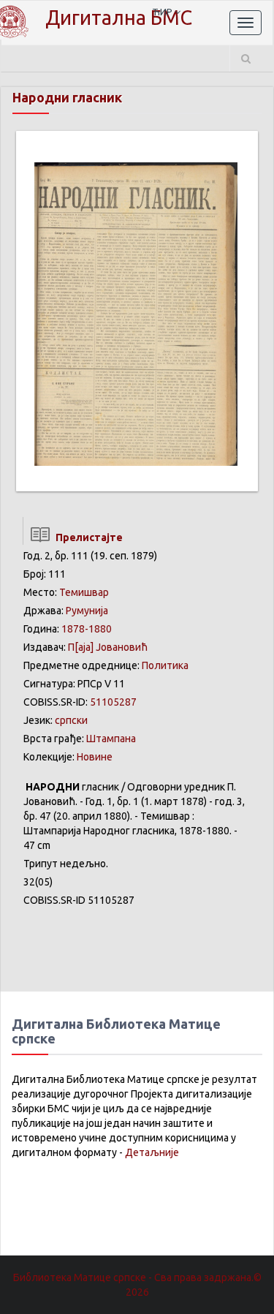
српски (71, 720)
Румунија (87, 610)
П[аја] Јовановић (108, 647)
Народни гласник (67, 97)
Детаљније (152, 1152)
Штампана (111, 738)
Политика (165, 665)
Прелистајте (87, 537)
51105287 (113, 702)
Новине (95, 757)
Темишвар (84, 592)
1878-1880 (86, 629)
